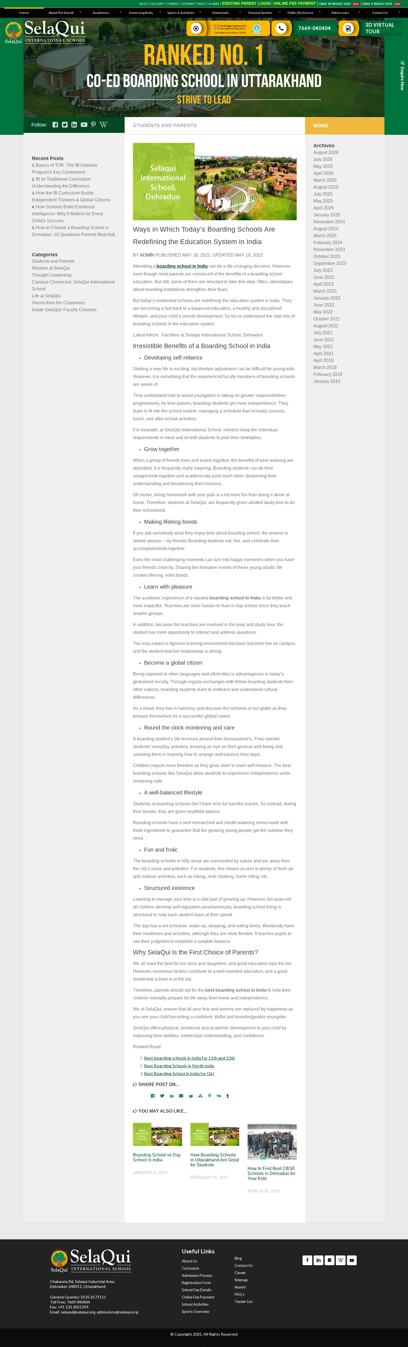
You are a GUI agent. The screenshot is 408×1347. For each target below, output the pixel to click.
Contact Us (380, 13)
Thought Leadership (52, 275)
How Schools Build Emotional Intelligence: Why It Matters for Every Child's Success (67, 213)
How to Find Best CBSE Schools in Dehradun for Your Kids (271, 1173)
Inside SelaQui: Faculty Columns (64, 309)
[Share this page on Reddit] (191, 1095)
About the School (61, 13)
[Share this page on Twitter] (162, 1095)
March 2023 (325, 291)
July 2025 (323, 194)
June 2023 (323, 277)
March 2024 (325, 235)
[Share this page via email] (181, 1095)
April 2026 (323, 173)
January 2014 (326, 381)
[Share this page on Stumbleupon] (200, 1095)
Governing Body (141, 13)
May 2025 (323, 201)
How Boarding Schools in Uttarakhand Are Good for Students (214, 1160)
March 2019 (325, 367)
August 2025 (325, 187)
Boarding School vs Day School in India (157, 1157)
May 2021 (323, 346)
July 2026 (323, 159)
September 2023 (329, 263)
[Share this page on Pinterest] (209, 1095)
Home (24, 13)
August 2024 (325, 228)
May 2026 (323, 166)
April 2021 (323, 353)
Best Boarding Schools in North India (179, 1065)
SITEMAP (188, 3)
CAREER (173, 3)
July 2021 (323, 332)
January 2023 (326, 298)
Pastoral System (260, 13)
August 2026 (325, 152)
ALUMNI (213, 3)
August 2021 (325, 325)
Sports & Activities (180, 13)
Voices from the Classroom (58, 302)
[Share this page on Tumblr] (227, 1095)
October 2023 (326, 256)
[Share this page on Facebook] (153, 1095)
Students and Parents (53, 261)
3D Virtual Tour (380, 28)
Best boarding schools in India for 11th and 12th (189, 1057)
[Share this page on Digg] (219, 1095)
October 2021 (326, 319)
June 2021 (323, 339)
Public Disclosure (300, 13)
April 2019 (323, 360)
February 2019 (327, 374)
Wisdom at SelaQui (51, 268)
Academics (101, 13)
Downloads (220, 13)
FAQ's (201, 3)
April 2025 (323, 208)
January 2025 (326, 214)
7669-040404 (314, 28)
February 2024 (327, 242)
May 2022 (323, 312)
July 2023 (323, 270)
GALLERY (157, 3)
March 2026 (325, 180)
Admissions (340, 13)
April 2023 (323, 284)
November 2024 (329, 221)
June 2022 (323, 305)
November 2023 (329, 249)
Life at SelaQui (46, 295)
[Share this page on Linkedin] (171, 1095)
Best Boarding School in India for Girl (179, 1073)
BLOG (144, 3)
